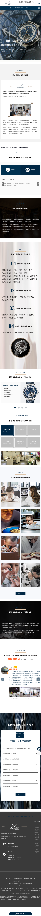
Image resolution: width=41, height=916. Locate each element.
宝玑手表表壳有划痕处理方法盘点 (11, 759)
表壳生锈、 (26, 276)
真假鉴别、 (14, 315)
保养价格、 (6, 297)
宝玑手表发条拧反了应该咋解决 (10, 769)
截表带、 (5, 318)
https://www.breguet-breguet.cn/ (20, 890)
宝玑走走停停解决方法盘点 (9, 780)
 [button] (2, 679)
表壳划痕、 (17, 279)
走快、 (16, 270)
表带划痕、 (26, 279)
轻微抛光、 (31, 315)
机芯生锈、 (17, 276)
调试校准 (20, 318)
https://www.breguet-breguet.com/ (26, 888)
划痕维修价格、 (7, 279)
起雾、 (26, 273)
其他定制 (31, 332)
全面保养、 (6, 300)
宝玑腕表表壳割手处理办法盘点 (10, 786)
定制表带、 (10, 332)
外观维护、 (14, 297)
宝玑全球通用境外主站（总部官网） (9, 888)
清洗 (11, 300)
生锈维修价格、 (7, 276)
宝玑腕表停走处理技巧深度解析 (10, 775)
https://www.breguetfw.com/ (23, 893)
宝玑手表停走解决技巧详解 (9, 753)
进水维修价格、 (7, 273)
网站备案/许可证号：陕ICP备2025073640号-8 (20, 883)
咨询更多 (20, 593)
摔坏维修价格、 (7, 282)
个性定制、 (6, 315)
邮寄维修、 (15, 332)
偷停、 (31, 270)
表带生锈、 (34, 276)
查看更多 (20, 794)
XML (20, 885)
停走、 (26, 270)
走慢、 (21, 270)
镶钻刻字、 (26, 332)
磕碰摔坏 (16, 282)
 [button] (38, 679)
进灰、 (21, 273)
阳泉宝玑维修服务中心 (27, 2)
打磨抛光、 (31, 297)
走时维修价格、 (7, 270)
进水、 (16, 273)
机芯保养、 (23, 297)
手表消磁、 (12, 318)
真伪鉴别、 (4, 332)
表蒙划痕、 (34, 279)
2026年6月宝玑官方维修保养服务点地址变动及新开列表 (16, 748)
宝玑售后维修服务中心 (11, 147)
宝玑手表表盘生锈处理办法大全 (10, 764)
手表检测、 (23, 315)
